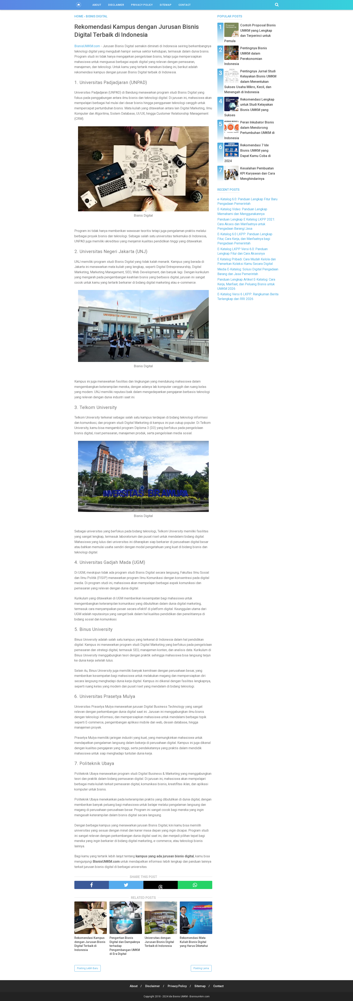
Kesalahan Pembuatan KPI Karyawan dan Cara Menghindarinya (257, 173)
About (96, 4)
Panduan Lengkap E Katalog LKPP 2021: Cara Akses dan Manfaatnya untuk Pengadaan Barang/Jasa (246, 224)
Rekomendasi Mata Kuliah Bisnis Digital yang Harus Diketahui (194, 941)
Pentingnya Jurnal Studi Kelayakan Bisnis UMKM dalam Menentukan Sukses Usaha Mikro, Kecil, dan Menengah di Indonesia (250, 81)
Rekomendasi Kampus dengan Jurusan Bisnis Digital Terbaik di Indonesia (89, 944)
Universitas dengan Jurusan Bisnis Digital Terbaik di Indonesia (159, 941)
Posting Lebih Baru (87, 968)
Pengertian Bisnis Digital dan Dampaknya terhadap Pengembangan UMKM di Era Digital (124, 945)
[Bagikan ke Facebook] (91, 885)
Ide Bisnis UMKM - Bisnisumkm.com (189, 996)
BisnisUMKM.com (87, 46)
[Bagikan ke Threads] (160, 885)
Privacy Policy (142, 4)
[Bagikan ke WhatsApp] (195, 885)
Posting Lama (201, 968)
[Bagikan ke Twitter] (126, 885)
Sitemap (166, 4)
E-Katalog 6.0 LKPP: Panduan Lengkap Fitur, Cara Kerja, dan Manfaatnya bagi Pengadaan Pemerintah (244, 238)
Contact (185, 4)
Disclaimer (116, 4)
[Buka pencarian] (277, 4)
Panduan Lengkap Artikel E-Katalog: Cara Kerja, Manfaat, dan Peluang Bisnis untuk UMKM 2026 (246, 284)
